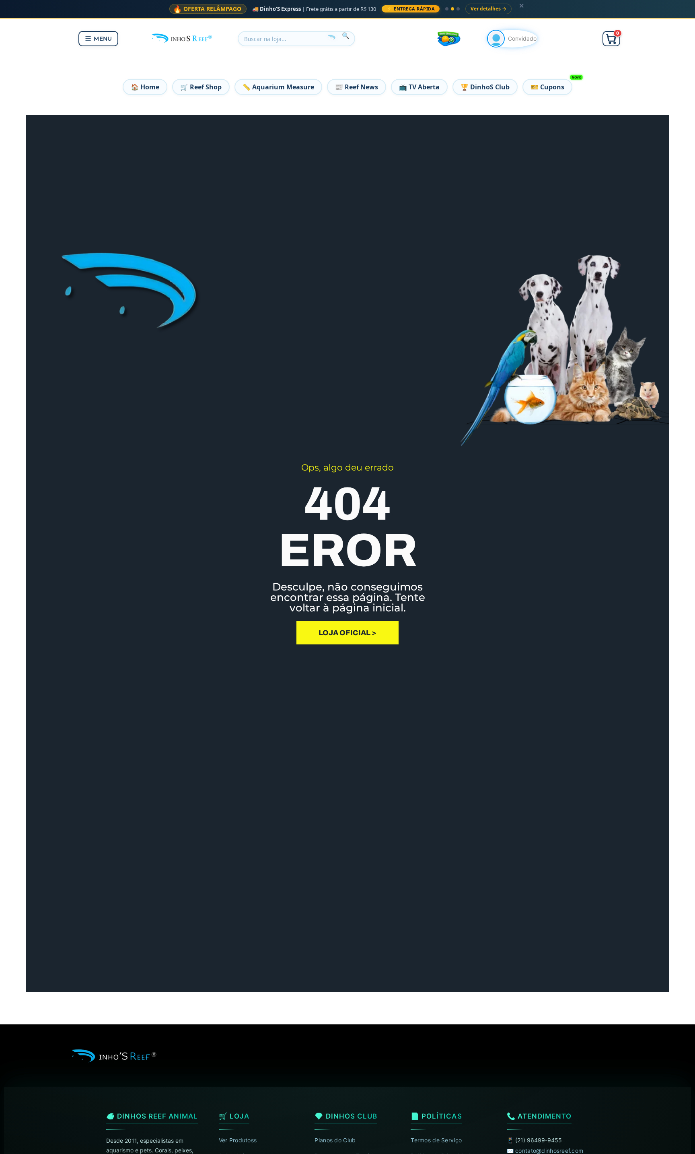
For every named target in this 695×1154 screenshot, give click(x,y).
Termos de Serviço (436, 1140)
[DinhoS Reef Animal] (182, 37)
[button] (611, 38)
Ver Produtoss (238, 1140)
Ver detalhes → (488, 8)
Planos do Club (335, 1140)
